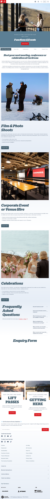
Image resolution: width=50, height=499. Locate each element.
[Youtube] (8, 436)
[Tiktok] (11, 436)
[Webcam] (38, 1)
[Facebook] (2, 436)
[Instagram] (5, 436)
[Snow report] (35, 1)
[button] (41, 1)
